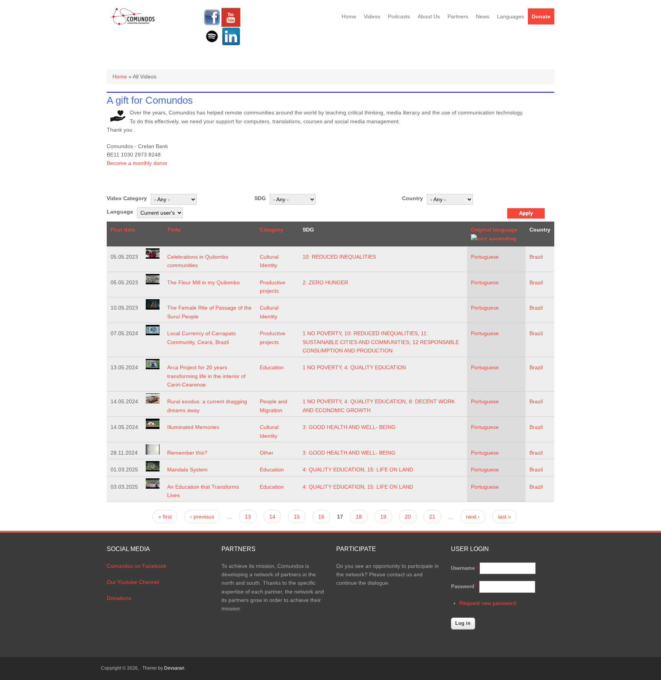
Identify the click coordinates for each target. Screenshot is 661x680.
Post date (123, 230)
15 (297, 517)
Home (349, 16)
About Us (429, 16)
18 (359, 517)
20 (408, 517)
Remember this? (187, 453)
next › (473, 517)
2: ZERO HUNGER (325, 282)
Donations (119, 598)
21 (432, 517)
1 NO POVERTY (322, 333)
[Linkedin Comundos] (231, 44)
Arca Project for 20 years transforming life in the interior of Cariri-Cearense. (206, 376)
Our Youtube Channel (133, 582)
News (482, 16)
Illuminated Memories (193, 427)
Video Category (127, 198)
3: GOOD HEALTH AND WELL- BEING (349, 427)
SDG (260, 198)
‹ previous (202, 517)
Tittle (174, 230)
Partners (458, 16)
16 (321, 517)
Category (271, 230)
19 (383, 517)
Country (412, 198)
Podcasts (399, 16)
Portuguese (485, 257)
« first (165, 517)
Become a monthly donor (137, 163)
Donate (541, 16)
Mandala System (187, 469)
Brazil (536, 257)
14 (272, 517)
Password (464, 586)
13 (248, 517)
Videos (372, 16)
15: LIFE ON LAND (390, 469)
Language (120, 212)
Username (464, 568)
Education (272, 367)
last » (504, 517)
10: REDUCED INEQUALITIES (339, 257)
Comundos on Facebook (136, 566)
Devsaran (174, 668)
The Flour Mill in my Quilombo (203, 282)
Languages (510, 16)
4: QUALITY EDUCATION (375, 367)
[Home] (132, 24)
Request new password (487, 603)
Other (267, 453)
